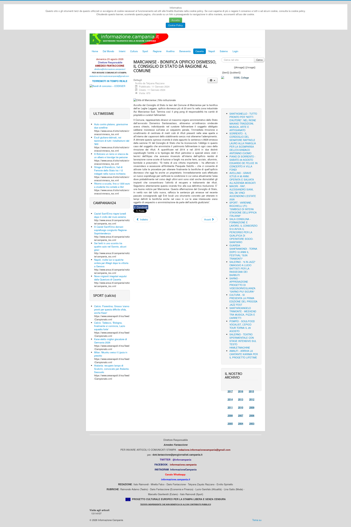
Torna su (256, 520)
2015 (251, 391)
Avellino (170, 51)
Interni (122, 51)
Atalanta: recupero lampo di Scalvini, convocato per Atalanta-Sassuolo (111, 369)
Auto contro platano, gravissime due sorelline (111, 125)
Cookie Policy (175, 25)
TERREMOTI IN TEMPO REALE (109, 81)
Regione (157, 51)
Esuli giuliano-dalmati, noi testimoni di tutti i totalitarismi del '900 (111, 141)
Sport (145, 51)
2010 (240, 407)
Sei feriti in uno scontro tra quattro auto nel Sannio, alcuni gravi (110, 246)
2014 (230, 399)
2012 (251, 399)
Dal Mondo (108, 51)
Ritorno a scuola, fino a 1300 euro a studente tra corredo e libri (112, 185)
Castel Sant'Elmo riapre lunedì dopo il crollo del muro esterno (110, 215)
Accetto (175, 20)
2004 (240, 423)
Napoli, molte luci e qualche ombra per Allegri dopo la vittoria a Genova (111, 263)
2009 (251, 407)
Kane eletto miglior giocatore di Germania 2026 (110, 340)
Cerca (259, 60)
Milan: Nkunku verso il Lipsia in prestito (110, 354)
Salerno (224, 51)
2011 (230, 407)
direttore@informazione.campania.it (109, 69)
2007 (240, 415)
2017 (230, 391)
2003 (251, 423)
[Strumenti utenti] (212, 80)
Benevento (185, 51)
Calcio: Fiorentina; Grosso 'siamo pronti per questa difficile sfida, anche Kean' (111, 309)
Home (95, 51)
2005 (230, 423)
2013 (240, 399)
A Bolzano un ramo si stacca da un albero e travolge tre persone (111, 155)
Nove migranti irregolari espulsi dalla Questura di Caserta (110, 277)
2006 (251, 415)
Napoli (211, 51)
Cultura (134, 51)
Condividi (140, 207)
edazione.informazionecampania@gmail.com (109, 76)
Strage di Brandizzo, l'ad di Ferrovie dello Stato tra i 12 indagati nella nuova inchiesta (109, 170)
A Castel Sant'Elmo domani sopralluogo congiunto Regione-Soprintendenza (110, 230)
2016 (240, 391)
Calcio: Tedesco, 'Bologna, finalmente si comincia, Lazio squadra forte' (109, 326)
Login (235, 51)
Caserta (199, 51)
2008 (230, 415)
